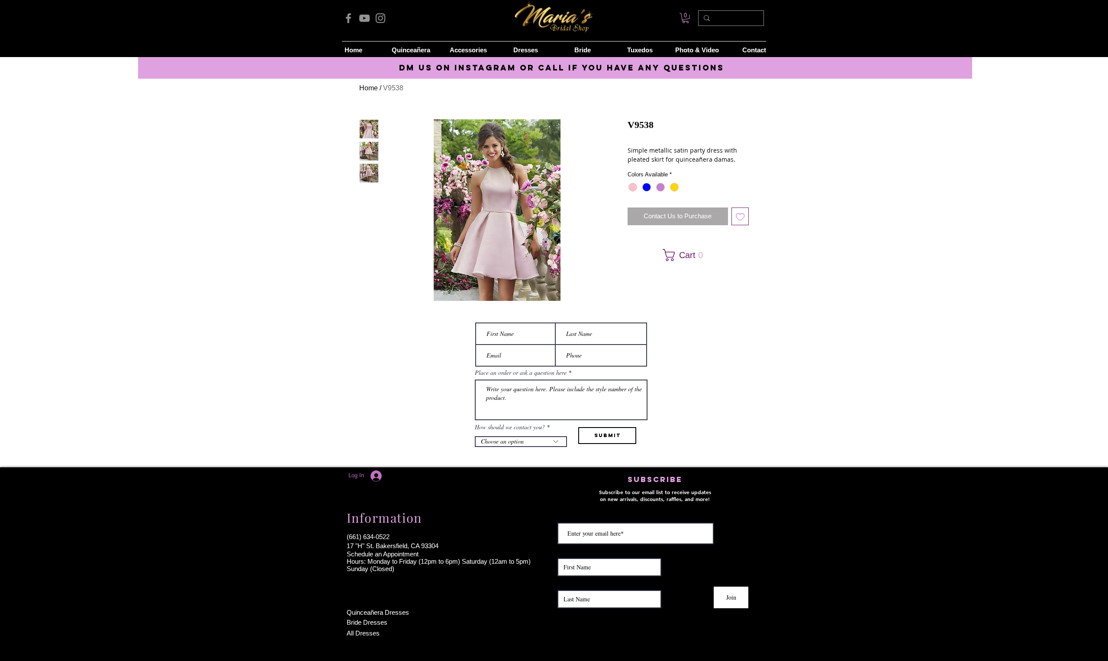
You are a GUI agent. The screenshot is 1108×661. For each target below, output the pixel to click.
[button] (685, 255)
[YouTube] (364, 18)
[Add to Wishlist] (740, 216)
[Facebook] (348, 18)
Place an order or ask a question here (521, 373)
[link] (686, 18)
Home (368, 88)
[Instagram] (380, 18)
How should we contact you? (510, 427)
